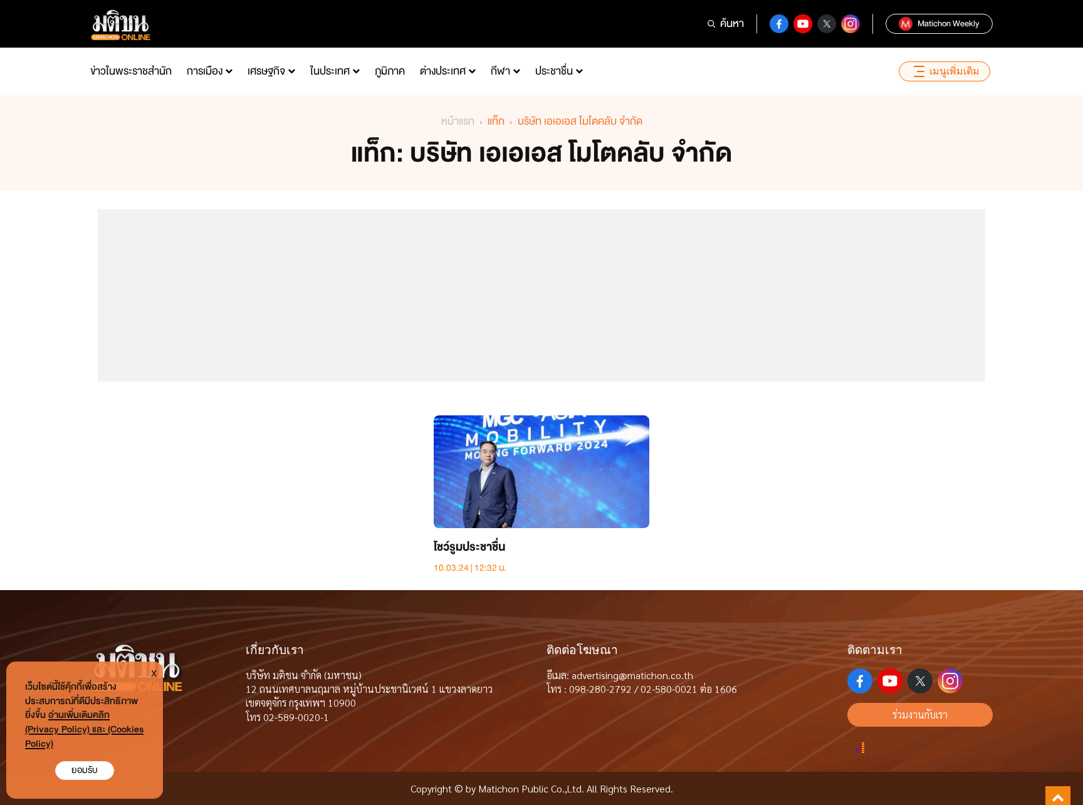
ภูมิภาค (390, 71)
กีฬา (500, 71)
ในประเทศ (330, 71)
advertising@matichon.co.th (632, 675)
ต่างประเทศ (443, 71)
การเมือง (204, 71)
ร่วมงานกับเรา (920, 714)
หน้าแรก (457, 121)
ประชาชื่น (554, 71)
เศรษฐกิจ (266, 71)
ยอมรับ (84, 770)
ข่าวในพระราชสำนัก (131, 71)
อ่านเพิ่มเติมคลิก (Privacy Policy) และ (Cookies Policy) (84, 729)
